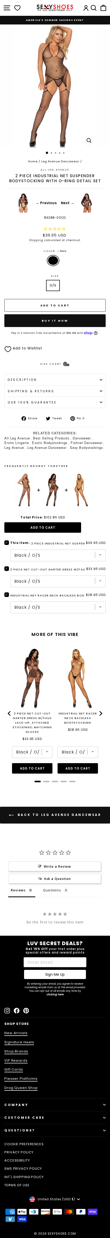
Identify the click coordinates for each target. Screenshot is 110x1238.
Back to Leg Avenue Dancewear (58, 815)
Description (22, 379)
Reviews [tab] (18, 890)
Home (33, 161)
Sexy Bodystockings (86, 447)
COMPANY (16, 1105)
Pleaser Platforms (21, 1078)
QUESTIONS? (19, 1130)
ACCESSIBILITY (17, 1160)
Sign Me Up (55, 974)
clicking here (55, 994)
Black (53, 260)
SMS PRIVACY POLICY (23, 1168)
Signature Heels (19, 1042)
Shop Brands (16, 1051)
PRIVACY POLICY (19, 1152)
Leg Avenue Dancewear (60, 161)
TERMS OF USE (17, 1185)
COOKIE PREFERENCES (24, 1144)
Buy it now (55, 321)
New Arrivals (16, 1033)
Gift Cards (13, 1069)
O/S (53, 285)
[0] (17, 8)
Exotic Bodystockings (49, 442)
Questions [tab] (52, 890)
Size (55, 276)
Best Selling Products (51, 438)
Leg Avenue (14, 447)
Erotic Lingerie (16, 442)
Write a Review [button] (57, 866)
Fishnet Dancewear (86, 442)
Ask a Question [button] (57, 878)
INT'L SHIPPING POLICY (24, 1177)
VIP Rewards (16, 1060)
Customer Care (24, 1117)
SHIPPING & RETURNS (31, 391)
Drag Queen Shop (21, 1087)
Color (55, 251)
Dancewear (82, 438)
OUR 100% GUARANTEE (32, 402)
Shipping (36, 240)
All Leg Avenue (55, 169)
